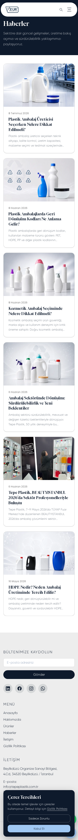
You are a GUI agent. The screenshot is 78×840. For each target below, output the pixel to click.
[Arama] (61, 9)
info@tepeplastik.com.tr (20, 787)
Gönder (39, 674)
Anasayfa (10, 713)
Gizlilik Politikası (14, 746)
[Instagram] (31, 688)
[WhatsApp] (42, 688)
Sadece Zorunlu (39, 818)
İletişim (8, 739)
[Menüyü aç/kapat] (69, 9)
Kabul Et (39, 828)
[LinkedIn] (7, 688)
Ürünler (8, 726)
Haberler (9, 733)
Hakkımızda (12, 719)
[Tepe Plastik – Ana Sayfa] (12, 10)
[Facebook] (19, 688)
